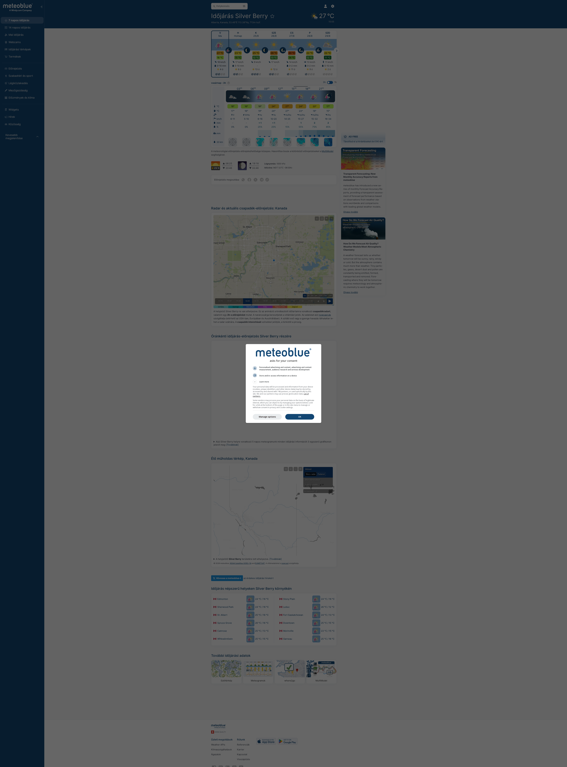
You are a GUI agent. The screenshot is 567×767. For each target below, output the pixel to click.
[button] (283, 382)
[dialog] (283, 383)
